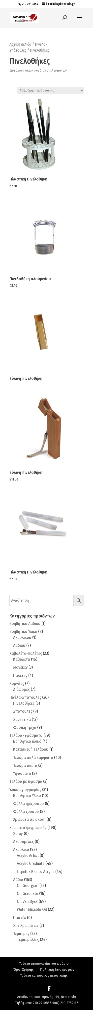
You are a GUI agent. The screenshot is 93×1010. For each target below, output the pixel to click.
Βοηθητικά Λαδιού (24, 623)
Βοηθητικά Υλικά (23, 631)
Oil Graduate (27, 893)
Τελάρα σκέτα (25, 765)
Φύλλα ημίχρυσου (28, 803)
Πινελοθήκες (23, 703)
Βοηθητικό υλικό (27, 741)
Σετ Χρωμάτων (25, 925)
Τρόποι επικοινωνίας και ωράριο (44, 964)
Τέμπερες (21, 933)
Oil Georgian (27, 885)
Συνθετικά (22, 719)
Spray (18, 833)
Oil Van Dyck (27, 901)
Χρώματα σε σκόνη (29, 819)
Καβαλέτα (21, 659)
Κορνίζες (16, 683)
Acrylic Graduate (31, 863)
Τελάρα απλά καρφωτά (33, 757)
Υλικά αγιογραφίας (25, 789)
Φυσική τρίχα (24, 727)
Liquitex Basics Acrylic (35, 871)
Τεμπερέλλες (28, 939)
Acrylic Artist (28, 855)
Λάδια (18, 879)
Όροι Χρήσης (23, 969)
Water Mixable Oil (32, 909)
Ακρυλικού (22, 637)
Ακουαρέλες (23, 841)
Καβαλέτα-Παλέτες (25, 653)
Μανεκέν (20, 667)
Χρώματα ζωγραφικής (27, 827)
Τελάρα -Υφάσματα (25, 735)
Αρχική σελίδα (20, 44)
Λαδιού (19, 645)
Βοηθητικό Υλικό (27, 795)
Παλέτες (20, 675)
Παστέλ (19, 917)
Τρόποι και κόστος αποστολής (44, 975)
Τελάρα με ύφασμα (25, 781)
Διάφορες (21, 689)
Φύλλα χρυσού (26, 811)
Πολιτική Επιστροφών (57, 969)
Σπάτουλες (22, 711)
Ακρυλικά (21, 849)
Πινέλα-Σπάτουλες (25, 697)
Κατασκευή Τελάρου (30, 749)
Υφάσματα (22, 773)
